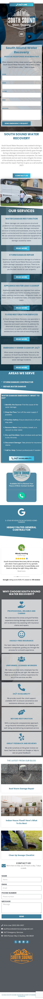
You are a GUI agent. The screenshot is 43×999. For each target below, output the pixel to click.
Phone (4, 91)
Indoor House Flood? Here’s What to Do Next (21, 822)
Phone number (9, 893)
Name (4, 74)
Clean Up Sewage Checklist (21, 855)
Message (5, 108)
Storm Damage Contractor (18, 382)
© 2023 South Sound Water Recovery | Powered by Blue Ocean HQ (21, 995)
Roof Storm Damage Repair (21, 788)
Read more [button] (21, 571)
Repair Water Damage (14, 386)
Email (4, 83)
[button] (21, 33)
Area (4, 100)
